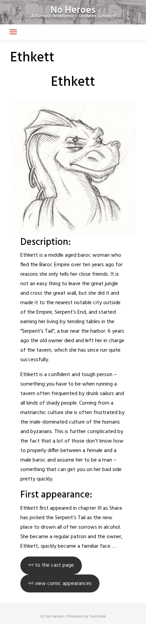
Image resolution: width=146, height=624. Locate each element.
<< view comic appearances (60, 583)
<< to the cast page (51, 565)
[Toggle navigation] (13, 32)
